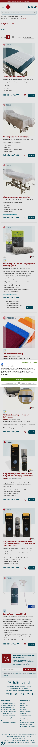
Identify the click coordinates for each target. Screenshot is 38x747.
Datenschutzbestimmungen (29, 362)
